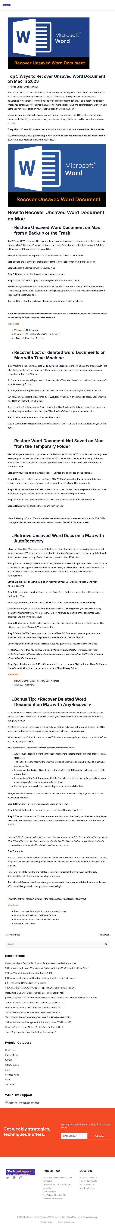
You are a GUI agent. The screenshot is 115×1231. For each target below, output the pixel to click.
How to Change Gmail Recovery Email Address (36, 681)
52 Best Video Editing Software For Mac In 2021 (28, 973)
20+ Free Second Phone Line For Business (25, 983)
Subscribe (99, 1136)
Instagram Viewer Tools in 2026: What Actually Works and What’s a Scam (40, 963)
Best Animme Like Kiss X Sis (54, 1195)
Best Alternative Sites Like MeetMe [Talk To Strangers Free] (34, 993)
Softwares (10, 1084)
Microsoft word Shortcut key (33, 857)
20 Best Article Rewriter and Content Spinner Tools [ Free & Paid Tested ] (40, 978)
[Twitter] (7, 1177)
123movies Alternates (24, 685)
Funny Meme (11, 1055)
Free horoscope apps (88, 1177)
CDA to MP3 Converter (52, 1198)
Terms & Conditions (66, 1222)
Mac (7, 1069)
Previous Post (11, 934)
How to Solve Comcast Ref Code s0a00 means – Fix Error (33, 1007)
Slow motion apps (87, 1184)
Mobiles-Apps (12, 1074)
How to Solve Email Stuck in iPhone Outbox (35, 915)
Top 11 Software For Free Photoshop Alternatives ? (30, 1032)
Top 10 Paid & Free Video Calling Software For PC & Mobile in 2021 (37, 1017)
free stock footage (87, 1188)
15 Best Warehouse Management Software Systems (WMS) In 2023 (38, 1022)
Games (8, 1060)
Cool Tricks (10, 1050)
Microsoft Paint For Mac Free (29, 338)
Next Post (105, 934)
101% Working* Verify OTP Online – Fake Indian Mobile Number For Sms (40, 988)
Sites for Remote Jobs (88, 1181)
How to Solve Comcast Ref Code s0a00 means (36, 919)
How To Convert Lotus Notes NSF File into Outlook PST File (34, 1027)
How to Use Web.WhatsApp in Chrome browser (37, 334)
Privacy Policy (46, 1222)
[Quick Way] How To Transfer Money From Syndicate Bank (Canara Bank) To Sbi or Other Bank (51, 997)
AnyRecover (13, 727)
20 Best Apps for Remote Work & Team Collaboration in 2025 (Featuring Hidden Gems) (47, 968)
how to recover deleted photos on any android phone (40, 911)
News (8, 1079)
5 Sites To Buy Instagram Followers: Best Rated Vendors (32, 1012)
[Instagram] (20, 1177)
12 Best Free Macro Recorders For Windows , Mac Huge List (34, 1002)
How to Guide (15, 87)
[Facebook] (14, 1177)
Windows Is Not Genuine (26, 330)
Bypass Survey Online (24, 923)
